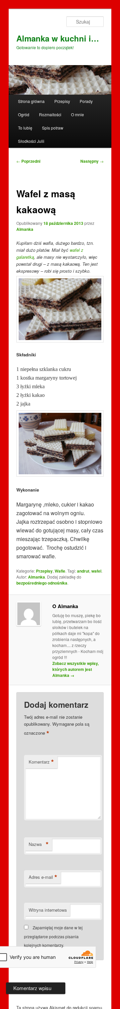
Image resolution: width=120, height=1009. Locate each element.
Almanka (24, 229)
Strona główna (31, 101)
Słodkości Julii (31, 141)
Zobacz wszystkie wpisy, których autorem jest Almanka (75, 669)
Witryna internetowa (48, 910)
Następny (92, 161)
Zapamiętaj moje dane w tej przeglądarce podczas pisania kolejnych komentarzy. (53, 936)
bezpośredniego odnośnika (41, 583)
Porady (86, 101)
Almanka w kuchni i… (57, 38)
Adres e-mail (43, 877)
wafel (96, 571)
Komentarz (41, 762)
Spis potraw (52, 128)
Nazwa (39, 844)
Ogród (23, 114)
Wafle (60, 571)
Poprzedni (28, 161)
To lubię (25, 128)
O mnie (77, 114)
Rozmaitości (50, 114)
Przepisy (62, 101)
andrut (83, 571)
